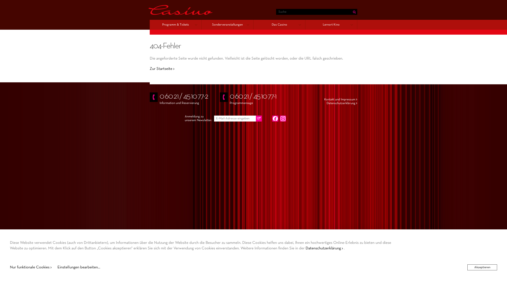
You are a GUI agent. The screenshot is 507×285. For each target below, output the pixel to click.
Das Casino (279, 24)
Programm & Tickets (175, 24)
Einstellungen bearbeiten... (78, 267)
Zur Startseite (161, 69)
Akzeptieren (482, 267)
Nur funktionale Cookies (30, 267)
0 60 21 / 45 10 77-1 (253, 96)
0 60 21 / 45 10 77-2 (184, 96)
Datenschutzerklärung (341, 103)
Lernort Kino (331, 24)
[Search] (354, 12)
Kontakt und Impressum (339, 99)
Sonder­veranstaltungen (227, 24)
